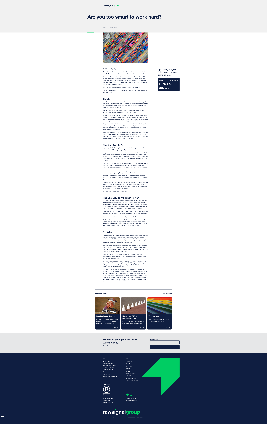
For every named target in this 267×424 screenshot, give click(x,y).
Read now (116, 327)
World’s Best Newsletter (110, 376)
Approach (129, 366)
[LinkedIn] (131, 395)
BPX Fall (165, 84)
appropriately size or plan (122, 134)
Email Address (154, 339)
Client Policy (129, 376)
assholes (115, 74)
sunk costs (116, 188)
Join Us (167, 88)
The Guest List (107, 374)
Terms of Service (131, 417)
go (123, 112)
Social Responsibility (132, 378)
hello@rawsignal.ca (131, 400)
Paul (132, 222)
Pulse (104, 372)
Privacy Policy (140, 417)
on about (138, 222)
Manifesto (129, 364)
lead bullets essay (139, 102)
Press (128, 371)
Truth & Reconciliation (132, 381)
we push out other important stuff (121, 132)
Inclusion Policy (130, 373)
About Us (129, 361)
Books (128, 369)
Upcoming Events (108, 369)
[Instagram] (127, 395)
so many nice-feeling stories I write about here (121, 90)
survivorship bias (109, 138)
